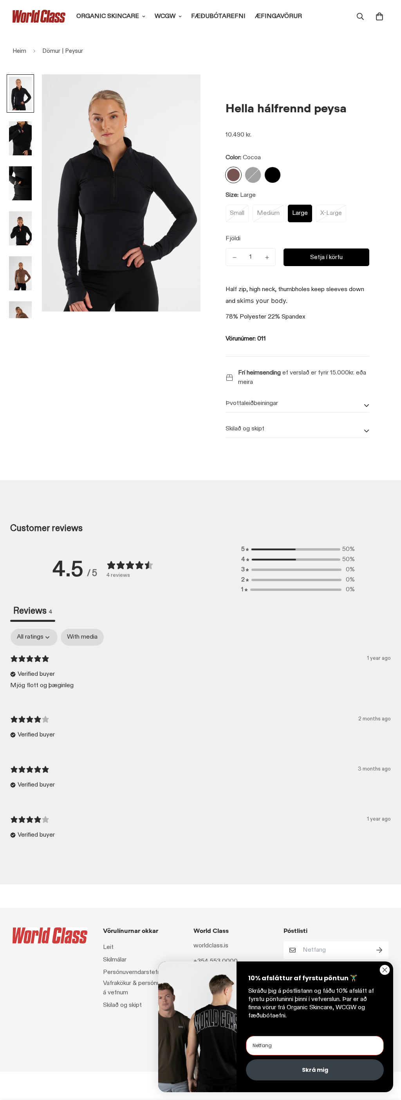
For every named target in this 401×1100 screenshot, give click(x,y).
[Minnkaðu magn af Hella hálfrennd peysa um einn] (234, 257)
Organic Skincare (107, 16)
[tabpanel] (200, 740)
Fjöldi (233, 238)
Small (237, 213)
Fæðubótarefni (218, 16)
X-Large (331, 213)
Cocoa (233, 175)
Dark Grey (253, 175)
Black (272, 175)
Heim (19, 51)
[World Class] (39, 16)
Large (300, 213)
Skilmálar (114, 960)
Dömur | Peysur (62, 51)
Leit (108, 947)
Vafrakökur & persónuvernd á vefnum (139, 988)
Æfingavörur (278, 16)
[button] (377, 16)
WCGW (165, 16)
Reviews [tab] (32, 611)
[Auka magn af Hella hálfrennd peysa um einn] (266, 257)
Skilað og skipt (122, 1005)
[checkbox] (82, 637)
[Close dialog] (384, 970)
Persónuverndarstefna (133, 972)
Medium (268, 213)
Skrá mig (315, 1070)
